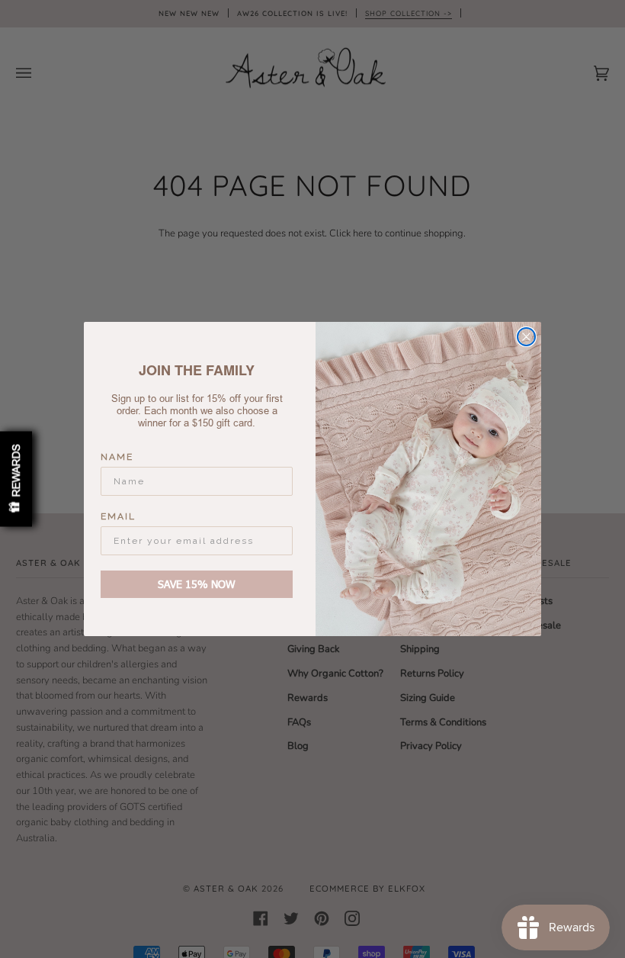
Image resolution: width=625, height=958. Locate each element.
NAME (117, 457)
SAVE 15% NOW (197, 583)
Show (16, 479)
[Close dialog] (526, 337)
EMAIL (118, 516)
